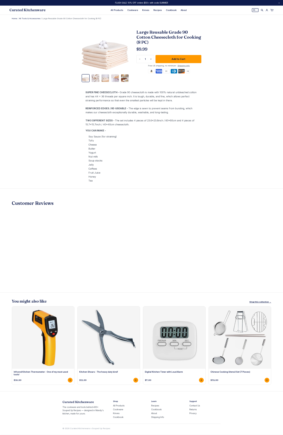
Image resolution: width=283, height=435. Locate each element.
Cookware (132, 10)
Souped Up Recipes (101, 428)
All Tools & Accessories (30, 18)
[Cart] (272, 10)
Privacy (193, 413)
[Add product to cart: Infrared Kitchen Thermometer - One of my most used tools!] (70, 380)
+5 (188, 71)
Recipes (157, 10)
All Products (117, 10)
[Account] (266, 10)
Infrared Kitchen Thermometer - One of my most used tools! (41, 373)
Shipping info (184, 65)
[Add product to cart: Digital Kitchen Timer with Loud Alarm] (201, 380)
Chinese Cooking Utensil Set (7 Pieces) (230, 372)
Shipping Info (157, 417)
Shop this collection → (260, 302)
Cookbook (171, 10)
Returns (193, 409)
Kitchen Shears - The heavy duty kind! (98, 372)
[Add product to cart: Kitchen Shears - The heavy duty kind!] (135, 380)
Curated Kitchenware (27, 10)
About (184, 10)
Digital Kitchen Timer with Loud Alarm (164, 372)
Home (14, 18)
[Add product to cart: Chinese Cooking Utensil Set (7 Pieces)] (267, 380)
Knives (145, 10)
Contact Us (194, 405)
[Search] (262, 10)
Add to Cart (178, 59)
